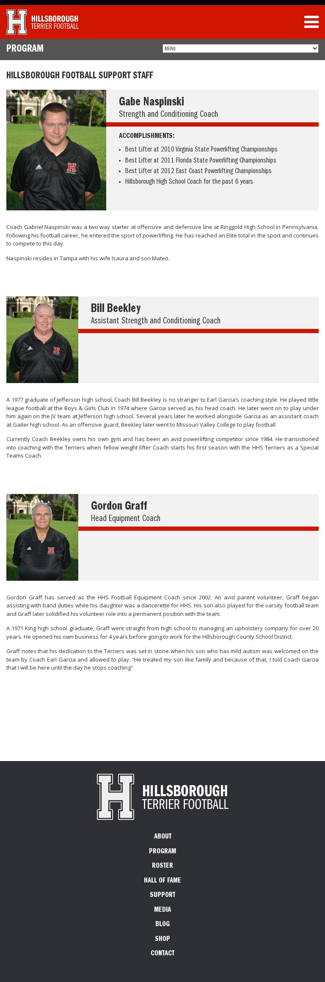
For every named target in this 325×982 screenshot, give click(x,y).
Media (162, 910)
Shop (162, 939)
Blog (162, 925)
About (162, 837)
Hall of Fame (162, 881)
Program (162, 852)
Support (162, 895)
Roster (162, 866)
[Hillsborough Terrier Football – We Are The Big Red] (42, 22)
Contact (162, 954)
